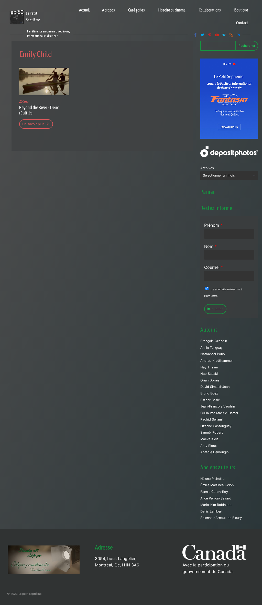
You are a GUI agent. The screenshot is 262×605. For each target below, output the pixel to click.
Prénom (213, 225)
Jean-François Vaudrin (217, 406)
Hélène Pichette (212, 479)
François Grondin (213, 341)
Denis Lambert (211, 511)
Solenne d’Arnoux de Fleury (221, 518)
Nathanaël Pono (212, 354)
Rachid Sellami (211, 419)
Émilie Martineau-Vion (217, 485)
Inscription (215, 309)
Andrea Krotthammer (216, 361)
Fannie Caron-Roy (214, 492)
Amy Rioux (208, 446)
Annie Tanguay (211, 348)
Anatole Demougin (214, 452)
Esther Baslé (210, 400)
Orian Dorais (210, 380)
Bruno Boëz (209, 393)
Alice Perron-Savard (215, 498)
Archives (207, 168)
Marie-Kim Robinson (215, 505)
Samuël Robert (211, 432)
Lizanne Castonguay (215, 426)
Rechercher (246, 46)
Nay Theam (209, 367)
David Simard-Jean (215, 387)
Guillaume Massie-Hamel (219, 413)
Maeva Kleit (209, 439)
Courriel (213, 267)
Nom (210, 246)
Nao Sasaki (209, 374)
